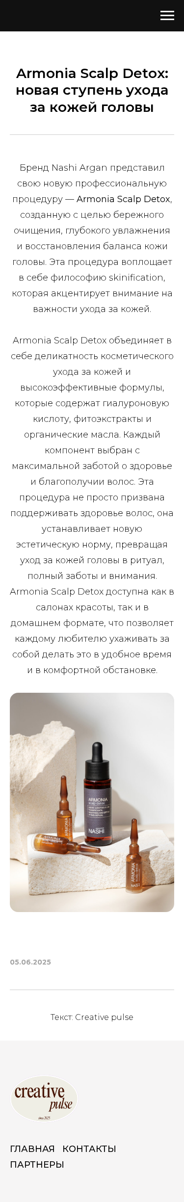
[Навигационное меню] (167, 16)
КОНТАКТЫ (89, 1149)
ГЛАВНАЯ (32, 1149)
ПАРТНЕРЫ (37, 1164)
